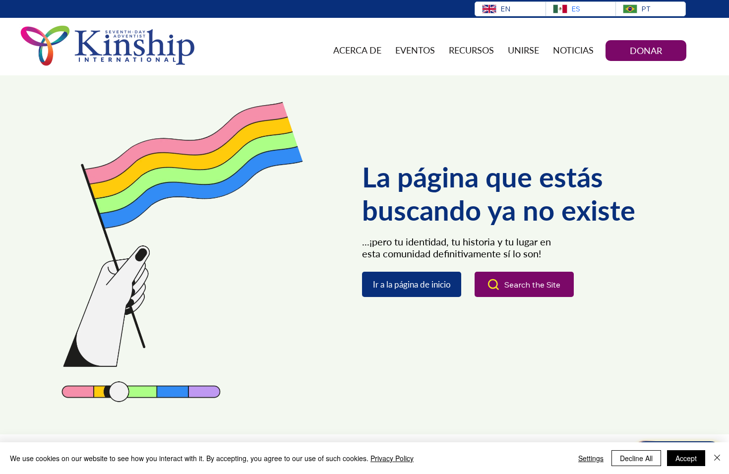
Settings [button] (591, 458)
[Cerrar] (717, 458)
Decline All (636, 458)
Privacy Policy (392, 458)
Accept (686, 458)
